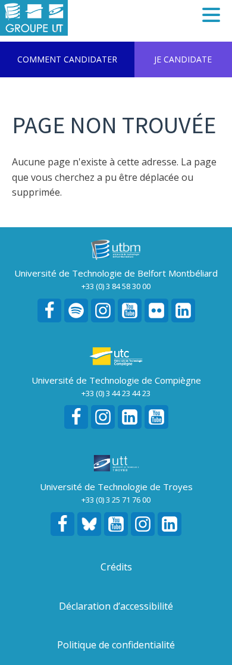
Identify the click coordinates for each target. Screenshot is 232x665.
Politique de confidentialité (116, 644)
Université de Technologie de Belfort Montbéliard (116, 273)
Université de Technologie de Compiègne (116, 380)
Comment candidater (67, 59)
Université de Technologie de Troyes (116, 487)
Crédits (116, 566)
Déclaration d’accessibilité (116, 606)
